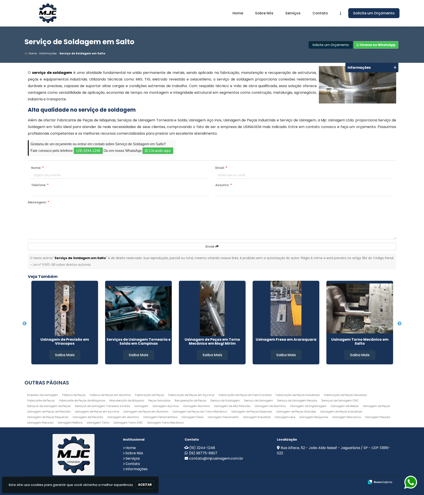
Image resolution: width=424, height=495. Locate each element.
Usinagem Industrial (257, 417)
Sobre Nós (264, 13)
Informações (136, 469)
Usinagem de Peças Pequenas (47, 417)
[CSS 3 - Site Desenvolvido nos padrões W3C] (344, 482)
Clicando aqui (159, 151)
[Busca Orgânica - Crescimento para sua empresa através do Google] (380, 481)
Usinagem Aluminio (196, 406)
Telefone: (40, 185)
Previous (24, 323)
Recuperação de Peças (190, 400)
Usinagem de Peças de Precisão (49, 411)
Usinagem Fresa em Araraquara (286, 339)
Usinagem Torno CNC (128, 422)
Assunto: (223, 185)
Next (399, 323)
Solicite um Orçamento (374, 13)
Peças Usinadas (159, 400)
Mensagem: (38, 202)
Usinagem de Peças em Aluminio (145, 411)
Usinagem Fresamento (223, 417)
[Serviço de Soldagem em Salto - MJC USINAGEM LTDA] (48, 13)
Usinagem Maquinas (313, 417)
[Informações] (340, 13)
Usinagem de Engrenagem (308, 406)
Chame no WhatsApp (377, 45)
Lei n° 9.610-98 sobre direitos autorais (62, 264)
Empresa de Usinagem (42, 395)
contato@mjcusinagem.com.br (216, 458)
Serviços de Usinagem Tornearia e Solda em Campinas (138, 341)
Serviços (293, 13)
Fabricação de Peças (149, 395)
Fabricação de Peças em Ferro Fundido (245, 395)
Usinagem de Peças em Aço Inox (97, 411)
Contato (320, 13)
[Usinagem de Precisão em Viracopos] (64, 308)
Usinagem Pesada (377, 417)
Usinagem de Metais (345, 406)
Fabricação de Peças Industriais (298, 395)
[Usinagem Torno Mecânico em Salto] (359, 308)
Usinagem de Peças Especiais (251, 411)
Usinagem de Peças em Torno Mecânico (199, 411)
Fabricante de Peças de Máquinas (82, 400)
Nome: (37, 168)
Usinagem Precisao (40, 422)
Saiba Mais (65, 354)
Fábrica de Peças (74, 395)
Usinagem (141, 406)
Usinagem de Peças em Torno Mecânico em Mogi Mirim (212, 341)
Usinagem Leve (285, 417)
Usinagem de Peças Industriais (341, 411)
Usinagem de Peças (376, 406)
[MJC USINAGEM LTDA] (74, 454)
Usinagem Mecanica (346, 417)
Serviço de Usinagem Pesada (297, 400)
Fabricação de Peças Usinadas (345, 395)
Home (238, 13)
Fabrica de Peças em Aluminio (110, 395)
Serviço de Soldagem (225, 400)
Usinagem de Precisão (88, 417)
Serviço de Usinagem (258, 400)
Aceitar (145, 484)
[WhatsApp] (408, 482)
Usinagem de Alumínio (270, 406)
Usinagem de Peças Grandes (296, 411)
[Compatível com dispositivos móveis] (359, 482)
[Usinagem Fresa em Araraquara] (286, 308)
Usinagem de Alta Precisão (232, 406)
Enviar (211, 246)
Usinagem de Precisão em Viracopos (64, 341)
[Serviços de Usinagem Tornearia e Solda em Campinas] (138, 308)
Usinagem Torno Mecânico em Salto (359, 341)
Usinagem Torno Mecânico (165, 422)
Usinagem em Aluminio (123, 417)
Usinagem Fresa (193, 417)
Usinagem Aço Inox (166, 406)
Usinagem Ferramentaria (160, 417)
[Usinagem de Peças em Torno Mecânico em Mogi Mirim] (212, 308)
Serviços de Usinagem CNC (340, 400)
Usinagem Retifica (70, 422)
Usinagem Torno (98, 422)
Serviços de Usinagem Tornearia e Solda (102, 406)
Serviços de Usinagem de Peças (49, 406)
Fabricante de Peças (41, 400)
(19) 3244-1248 (88, 151)
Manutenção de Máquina (127, 400)
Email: (221, 168)
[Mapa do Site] (317, 482)
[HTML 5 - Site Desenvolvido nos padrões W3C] (329, 482)
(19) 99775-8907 (203, 453)
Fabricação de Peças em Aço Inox (191, 395)
